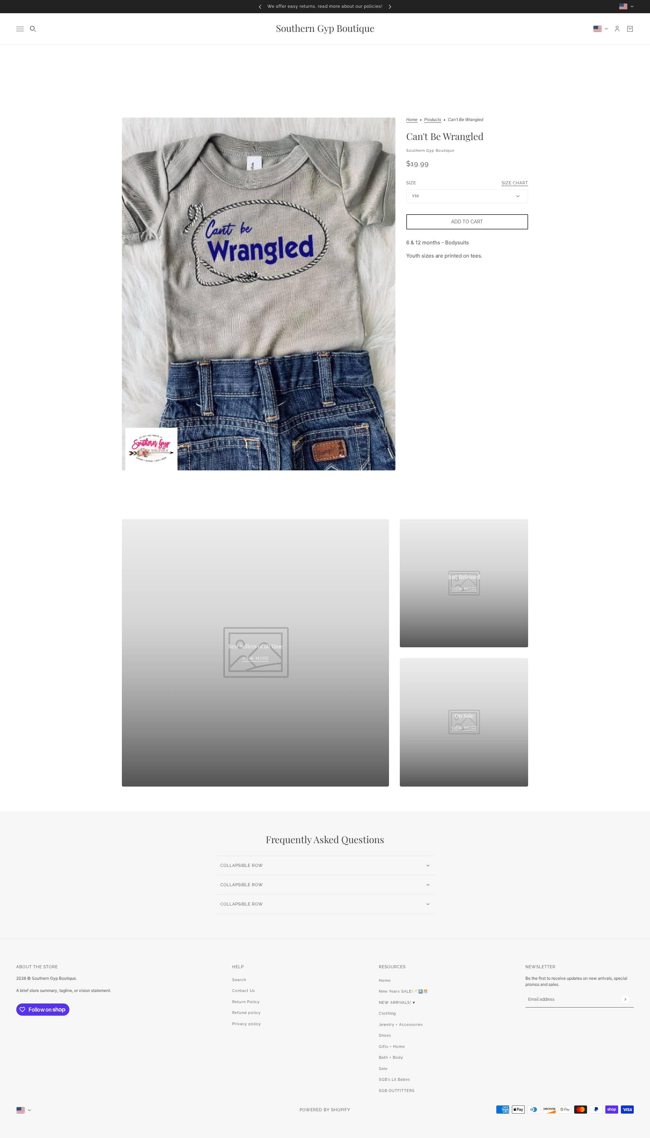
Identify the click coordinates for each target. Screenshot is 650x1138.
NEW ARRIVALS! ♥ (397, 1002)
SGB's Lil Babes (394, 1079)
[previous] (260, 6)
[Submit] (625, 999)
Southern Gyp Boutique (430, 150)
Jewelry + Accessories (401, 1024)
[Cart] (630, 29)
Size (467, 182)
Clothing (387, 1013)
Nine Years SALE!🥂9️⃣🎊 (403, 991)
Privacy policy (246, 1024)
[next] (390, 6)
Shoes (385, 1035)
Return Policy (246, 1002)
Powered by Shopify (325, 1109)
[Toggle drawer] (20, 28)
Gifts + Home (392, 1046)
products (432, 120)
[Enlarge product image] (258, 294)
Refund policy (246, 1013)
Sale (383, 1068)
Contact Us (243, 991)
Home (411, 120)
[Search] (33, 29)
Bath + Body (391, 1057)
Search (239, 980)
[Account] (617, 29)
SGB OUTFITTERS (397, 1091)
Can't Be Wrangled (444, 136)
